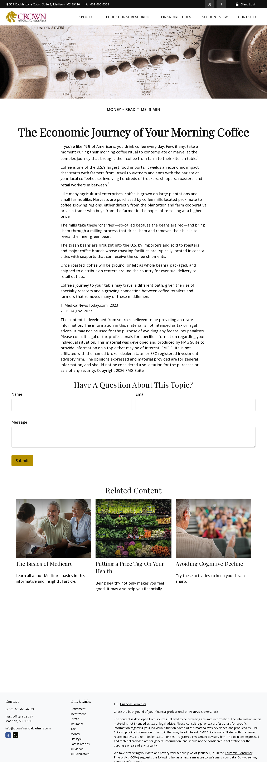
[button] (87, 17)
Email (140, 394)
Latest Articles (80, 744)
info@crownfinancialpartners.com (28, 728)
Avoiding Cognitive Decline (209, 563)
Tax (73, 729)
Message (19, 422)
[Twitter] (209, 4)
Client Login (248, 4)
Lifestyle (76, 739)
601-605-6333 (99, 4)
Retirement (78, 709)
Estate (75, 719)
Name (16, 394)
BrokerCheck (209, 712)
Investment (78, 714)
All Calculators (80, 754)
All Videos (77, 749)
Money (75, 734)
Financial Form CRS (133, 704)
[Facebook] (221, 4)
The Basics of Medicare (44, 563)
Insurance (77, 724)
